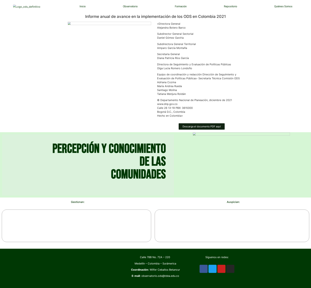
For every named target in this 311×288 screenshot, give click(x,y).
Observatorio (130, 6)
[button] (4, 225)
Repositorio (230, 6)
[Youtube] (221, 269)
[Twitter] (212, 269)
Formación (181, 6)
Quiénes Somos (283, 6)
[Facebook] (204, 269)
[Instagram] (230, 269)
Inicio (83, 6)
